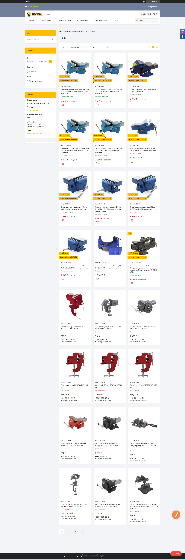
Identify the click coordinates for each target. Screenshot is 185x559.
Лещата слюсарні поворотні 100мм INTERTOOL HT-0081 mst (142, 328)
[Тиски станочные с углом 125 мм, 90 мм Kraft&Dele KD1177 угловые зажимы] (109, 245)
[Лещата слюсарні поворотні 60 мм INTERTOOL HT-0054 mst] (75, 306)
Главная (31, 20)
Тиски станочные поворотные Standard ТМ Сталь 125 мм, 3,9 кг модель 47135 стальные (109, 150)
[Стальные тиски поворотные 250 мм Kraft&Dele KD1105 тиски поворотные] (144, 186)
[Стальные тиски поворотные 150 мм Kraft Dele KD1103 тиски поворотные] (75, 186)
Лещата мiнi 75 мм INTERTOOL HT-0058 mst (143, 386)
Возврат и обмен (65, 20)
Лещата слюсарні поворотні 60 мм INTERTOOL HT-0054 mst (73, 328)
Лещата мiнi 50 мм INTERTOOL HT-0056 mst (108, 386)
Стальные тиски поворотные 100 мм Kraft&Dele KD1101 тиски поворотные (143, 149)
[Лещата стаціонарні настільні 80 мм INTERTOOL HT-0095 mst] (109, 306)
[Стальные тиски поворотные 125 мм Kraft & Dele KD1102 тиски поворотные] (75, 245)
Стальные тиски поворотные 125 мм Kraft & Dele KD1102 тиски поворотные (74, 267)
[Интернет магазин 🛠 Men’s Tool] (35, 14)
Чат (177, 553)
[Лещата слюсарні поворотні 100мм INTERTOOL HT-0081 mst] (144, 306)
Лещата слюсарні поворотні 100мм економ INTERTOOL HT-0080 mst (73, 445)
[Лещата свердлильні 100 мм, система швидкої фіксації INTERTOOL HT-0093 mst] (144, 423)
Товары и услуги (45, 20)
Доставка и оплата (83, 20)
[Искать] (137, 20)
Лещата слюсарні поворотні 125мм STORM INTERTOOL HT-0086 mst (107, 505)
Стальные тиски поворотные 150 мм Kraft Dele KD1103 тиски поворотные (74, 208)
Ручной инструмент (82, 31)
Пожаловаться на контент (92, 557)
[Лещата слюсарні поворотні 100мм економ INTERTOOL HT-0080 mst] (75, 423)
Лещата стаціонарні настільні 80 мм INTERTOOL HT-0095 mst (108, 328)
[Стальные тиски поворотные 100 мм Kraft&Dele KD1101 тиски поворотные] (144, 128)
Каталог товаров (33, 39)
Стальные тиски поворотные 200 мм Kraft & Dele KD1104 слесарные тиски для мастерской (108, 209)
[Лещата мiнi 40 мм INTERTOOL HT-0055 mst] (75, 364)
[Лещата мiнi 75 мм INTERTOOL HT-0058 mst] (144, 364)
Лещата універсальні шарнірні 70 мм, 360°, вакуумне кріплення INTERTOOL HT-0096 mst (144, 506)
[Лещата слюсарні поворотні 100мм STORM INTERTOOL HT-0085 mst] (109, 423)
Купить (63, 104)
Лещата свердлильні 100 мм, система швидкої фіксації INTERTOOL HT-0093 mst (143, 446)
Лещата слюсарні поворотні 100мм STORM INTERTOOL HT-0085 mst (107, 445)
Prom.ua (102, 555)
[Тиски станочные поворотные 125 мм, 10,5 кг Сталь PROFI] (144, 69)
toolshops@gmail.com (34, 134)
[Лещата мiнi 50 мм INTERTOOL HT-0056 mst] (109, 364)
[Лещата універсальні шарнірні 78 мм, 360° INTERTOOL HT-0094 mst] (75, 483)
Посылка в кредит (101, 20)
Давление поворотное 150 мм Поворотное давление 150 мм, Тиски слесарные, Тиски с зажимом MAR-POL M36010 (143, 269)
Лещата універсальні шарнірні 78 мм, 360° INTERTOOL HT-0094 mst (74, 505)
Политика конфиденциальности (111, 557)
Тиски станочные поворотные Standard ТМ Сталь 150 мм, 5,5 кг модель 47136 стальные (75, 92)
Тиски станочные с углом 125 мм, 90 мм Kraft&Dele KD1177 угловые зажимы (109, 267)
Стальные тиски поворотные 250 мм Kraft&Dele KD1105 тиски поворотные (143, 208)
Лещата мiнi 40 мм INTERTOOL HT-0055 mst (74, 386)
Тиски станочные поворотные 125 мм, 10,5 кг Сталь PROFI (143, 90)
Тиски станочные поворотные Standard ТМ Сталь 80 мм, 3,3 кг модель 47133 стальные (109, 92)
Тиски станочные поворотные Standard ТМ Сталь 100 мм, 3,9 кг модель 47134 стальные (75, 150)
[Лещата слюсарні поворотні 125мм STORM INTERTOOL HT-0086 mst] (109, 483)
